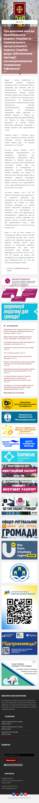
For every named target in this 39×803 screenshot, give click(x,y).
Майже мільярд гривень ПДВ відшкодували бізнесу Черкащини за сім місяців (18, 338)
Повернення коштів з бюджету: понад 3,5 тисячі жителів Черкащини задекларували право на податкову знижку (19, 331)
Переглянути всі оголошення (14, 393)
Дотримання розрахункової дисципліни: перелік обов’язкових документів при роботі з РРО (19, 370)
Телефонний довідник (9, 737)
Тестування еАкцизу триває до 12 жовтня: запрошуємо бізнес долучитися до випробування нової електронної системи (17, 378)
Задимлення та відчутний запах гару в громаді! (19, 347)
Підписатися (10, 760)
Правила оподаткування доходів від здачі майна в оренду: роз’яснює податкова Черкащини (19, 363)
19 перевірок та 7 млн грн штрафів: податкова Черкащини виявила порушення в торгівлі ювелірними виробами (18, 387)
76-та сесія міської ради (11, 353)
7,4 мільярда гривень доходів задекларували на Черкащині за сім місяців (19, 343)
